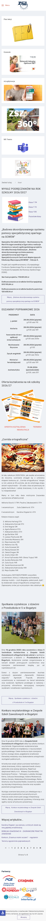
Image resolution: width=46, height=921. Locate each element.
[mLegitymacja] (23, 93)
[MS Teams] (23, 147)
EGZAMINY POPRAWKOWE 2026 (21, 309)
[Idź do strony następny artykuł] (37, 848)
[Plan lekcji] (23, 33)
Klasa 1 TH (33, 207)
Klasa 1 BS (33, 212)
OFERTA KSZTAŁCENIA (15, 427)
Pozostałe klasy (35, 216)
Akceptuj (24, 917)
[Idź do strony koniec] (40, 848)
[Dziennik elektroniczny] (23, 64)
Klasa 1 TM (33, 202)
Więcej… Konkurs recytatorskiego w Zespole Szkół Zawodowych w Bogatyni (23, 810)
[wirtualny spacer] (23, 119)
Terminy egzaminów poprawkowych (16, 841)
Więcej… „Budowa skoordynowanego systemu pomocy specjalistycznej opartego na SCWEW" (23, 299)
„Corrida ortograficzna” (15, 439)
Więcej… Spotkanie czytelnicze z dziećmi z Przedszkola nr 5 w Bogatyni (23, 700)
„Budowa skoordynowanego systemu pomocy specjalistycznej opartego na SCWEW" (23, 233)
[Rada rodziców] (23, 168)
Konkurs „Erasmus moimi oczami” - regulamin (20, 837)
